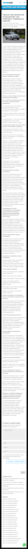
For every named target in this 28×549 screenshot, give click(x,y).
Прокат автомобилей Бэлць (9, 507)
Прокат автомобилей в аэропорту (11, 509)
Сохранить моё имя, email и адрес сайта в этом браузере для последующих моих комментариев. (13, 456)
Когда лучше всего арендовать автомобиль (13, 482)
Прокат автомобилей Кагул (9, 515)
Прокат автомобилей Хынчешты (10, 536)
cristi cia (6, 23)
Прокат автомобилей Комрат (9, 522)
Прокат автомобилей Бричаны (10, 505)
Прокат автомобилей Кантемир (10, 517)
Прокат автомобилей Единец (9, 513)
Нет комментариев (13, 26)
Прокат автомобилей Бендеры (10, 503)
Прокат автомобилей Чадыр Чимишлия (12, 538)
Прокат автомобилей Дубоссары (10, 511)
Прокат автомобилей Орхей (9, 528)
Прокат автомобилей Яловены (10, 542)
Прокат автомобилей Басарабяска (11, 501)
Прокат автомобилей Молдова (10, 524)
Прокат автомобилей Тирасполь (10, 532)
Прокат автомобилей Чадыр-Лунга (11, 540)
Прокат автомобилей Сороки (9, 530)
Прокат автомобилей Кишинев (10, 519)
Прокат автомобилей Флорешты (10, 534)
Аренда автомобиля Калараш (9, 499)
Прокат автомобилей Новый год (10, 526)
